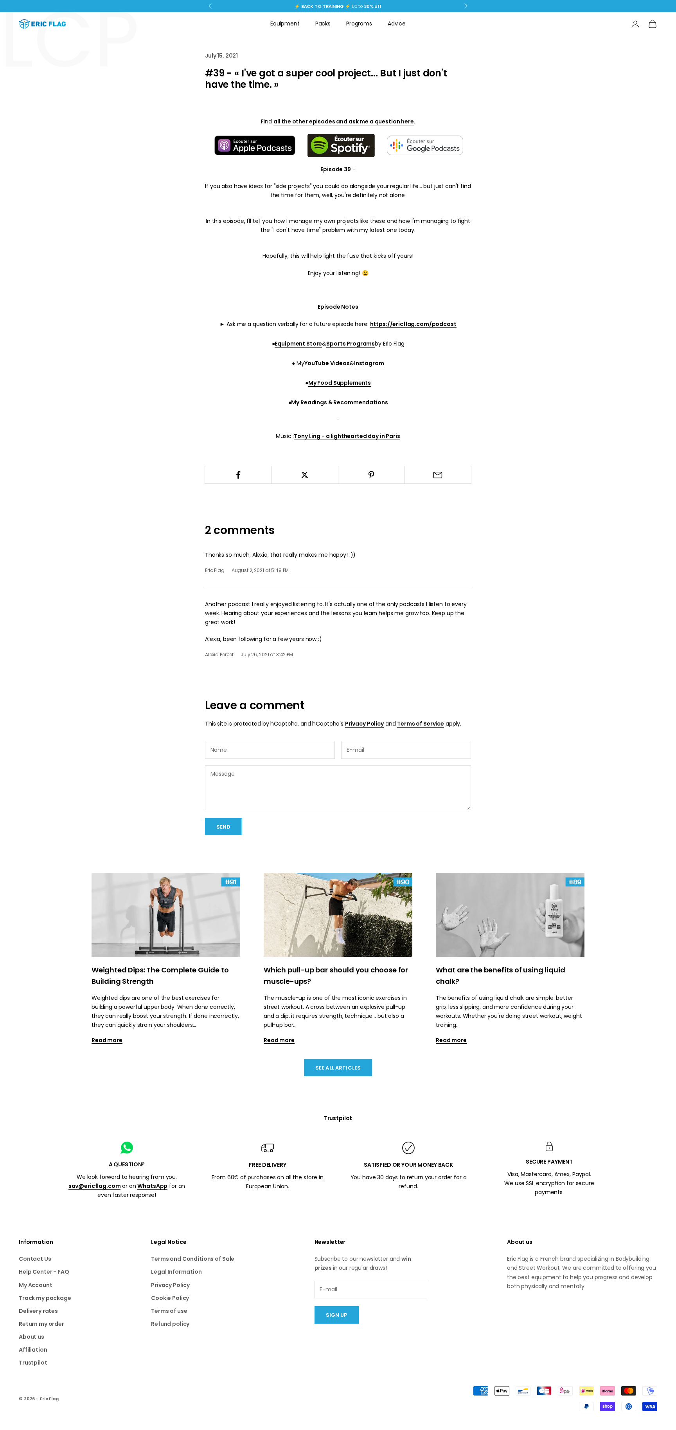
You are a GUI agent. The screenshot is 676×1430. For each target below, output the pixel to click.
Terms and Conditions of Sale (192, 1259)
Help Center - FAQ (44, 1272)
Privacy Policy (364, 724)
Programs (359, 23)
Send (223, 827)
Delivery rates (38, 1311)
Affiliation (33, 1350)
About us (31, 1337)
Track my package (45, 1298)
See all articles (338, 1068)
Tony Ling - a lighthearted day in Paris (347, 436)
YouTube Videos (327, 363)
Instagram (369, 363)
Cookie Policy (170, 1298)
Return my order (41, 1324)
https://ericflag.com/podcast (413, 324)
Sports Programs (350, 344)
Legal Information (176, 1272)
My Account (35, 1285)
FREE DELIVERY (267, 1165)
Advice (397, 23)
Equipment (285, 23)
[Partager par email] (438, 474)
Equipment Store (298, 344)
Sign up (336, 1315)
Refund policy (170, 1324)
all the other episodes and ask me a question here (343, 121)
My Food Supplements (339, 383)
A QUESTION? (127, 1164)
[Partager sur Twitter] (304, 474)
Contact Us (35, 1259)
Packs (323, 23)
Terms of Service (420, 724)
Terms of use (169, 1311)
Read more (107, 1040)
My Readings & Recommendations (339, 402)
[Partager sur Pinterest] (371, 474)
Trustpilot (338, 1118)
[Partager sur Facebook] (238, 474)
